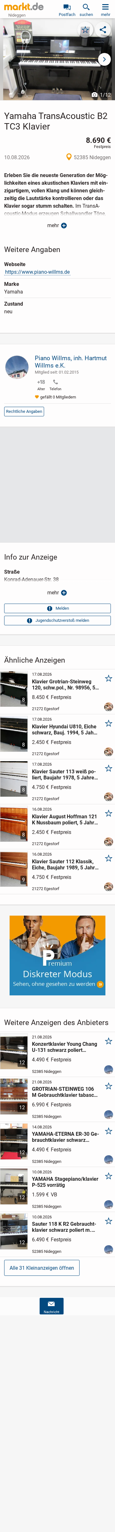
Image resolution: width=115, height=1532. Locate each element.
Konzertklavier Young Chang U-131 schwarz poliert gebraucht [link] (64, 1047)
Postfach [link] (67, 14)
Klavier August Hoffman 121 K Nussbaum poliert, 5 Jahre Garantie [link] (64, 820)
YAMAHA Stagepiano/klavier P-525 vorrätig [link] (65, 1182)
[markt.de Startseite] (23, 6)
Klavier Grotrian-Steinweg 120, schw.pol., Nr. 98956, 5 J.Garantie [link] (63, 685)
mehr (53, 225)
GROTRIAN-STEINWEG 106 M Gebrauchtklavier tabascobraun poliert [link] (65, 1092)
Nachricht (51, 1312)
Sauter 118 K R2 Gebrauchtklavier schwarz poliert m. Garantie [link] (64, 1227)
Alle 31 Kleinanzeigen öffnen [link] (42, 1268)
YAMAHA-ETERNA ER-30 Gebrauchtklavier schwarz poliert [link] (65, 1137)
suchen (86, 14)
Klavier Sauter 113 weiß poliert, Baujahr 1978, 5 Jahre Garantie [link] (64, 775)
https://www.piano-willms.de (37, 272)
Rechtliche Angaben (24, 411)
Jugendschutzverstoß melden (62, 620)
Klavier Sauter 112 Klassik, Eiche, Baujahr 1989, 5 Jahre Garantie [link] (65, 865)
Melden (62, 608)
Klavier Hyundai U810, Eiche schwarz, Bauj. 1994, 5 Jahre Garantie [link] (65, 730)
